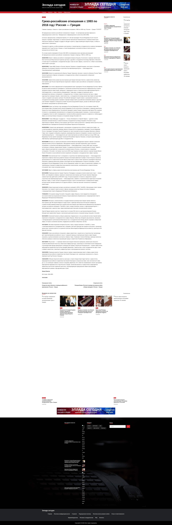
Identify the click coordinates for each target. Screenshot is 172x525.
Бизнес (89, 425)
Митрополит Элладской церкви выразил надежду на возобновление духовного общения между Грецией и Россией (67, 312)
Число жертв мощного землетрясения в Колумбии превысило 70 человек (120, 401)
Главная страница (47, 29)
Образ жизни (96, 428)
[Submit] (128, 426)
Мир (105, 36)
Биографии (95, 425)
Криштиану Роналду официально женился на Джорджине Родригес (102, 311)
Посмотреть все (126, 16)
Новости (43, 17)
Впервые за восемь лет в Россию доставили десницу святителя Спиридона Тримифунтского (112, 49)
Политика (103, 428)
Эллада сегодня (53, 5)
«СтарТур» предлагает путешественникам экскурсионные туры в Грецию (112, 27)
